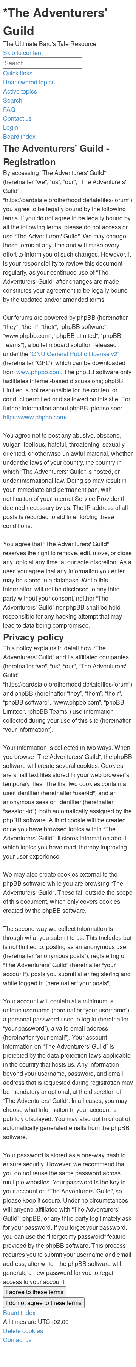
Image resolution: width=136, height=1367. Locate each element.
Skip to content (23, 52)
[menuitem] (29, 82)
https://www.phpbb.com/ (34, 417)
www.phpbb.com (38, 371)
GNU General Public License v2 (74, 353)
